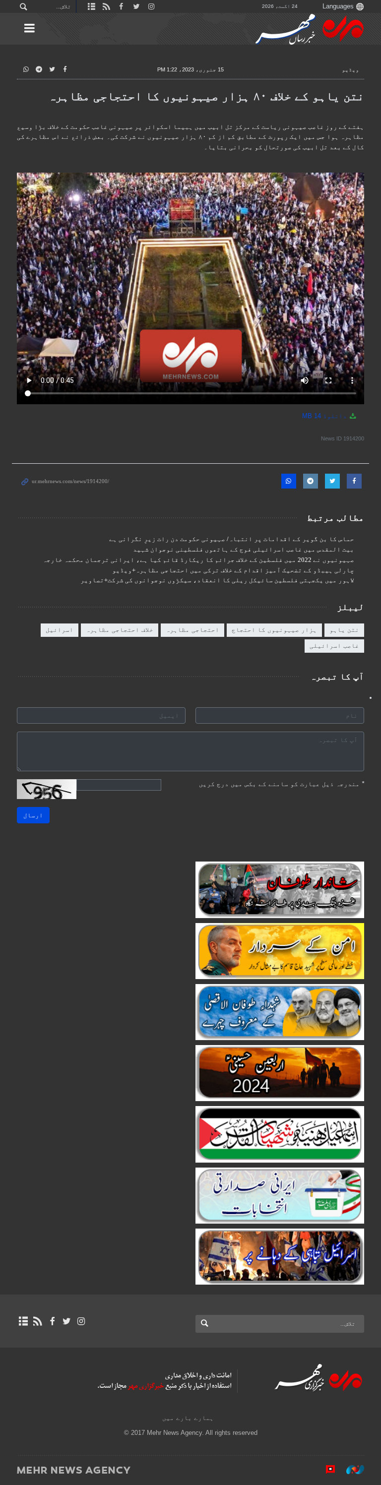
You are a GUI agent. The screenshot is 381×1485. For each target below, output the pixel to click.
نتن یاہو (344, 629)
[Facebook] (52, 1321)
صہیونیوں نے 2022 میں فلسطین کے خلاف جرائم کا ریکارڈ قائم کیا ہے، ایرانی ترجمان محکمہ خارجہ (198, 560)
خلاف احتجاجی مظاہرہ (119, 629)
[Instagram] (81, 1321)
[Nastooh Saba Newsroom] (350, 1469)
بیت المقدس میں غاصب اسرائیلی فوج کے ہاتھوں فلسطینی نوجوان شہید (243, 549)
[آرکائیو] (23, 1321)
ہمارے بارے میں (188, 1418)
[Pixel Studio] (325, 1469)
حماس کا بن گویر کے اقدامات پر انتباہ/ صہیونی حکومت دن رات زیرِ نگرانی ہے (231, 539)
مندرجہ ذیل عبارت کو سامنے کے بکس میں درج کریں (281, 784)
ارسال (33, 815)
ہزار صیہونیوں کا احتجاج (274, 629)
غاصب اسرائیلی (334, 645)
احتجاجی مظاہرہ (192, 629)
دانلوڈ (325, 416)
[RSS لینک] (37, 1321)
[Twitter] (67, 1321)
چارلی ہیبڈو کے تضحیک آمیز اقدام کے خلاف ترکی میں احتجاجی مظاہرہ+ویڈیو (233, 570)
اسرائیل (59, 629)
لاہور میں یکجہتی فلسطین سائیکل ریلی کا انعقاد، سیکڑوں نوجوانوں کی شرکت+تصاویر (217, 580)
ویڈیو (350, 69)
